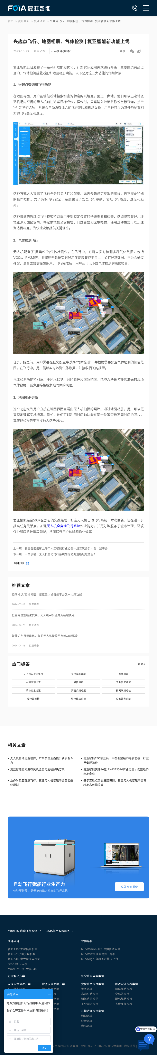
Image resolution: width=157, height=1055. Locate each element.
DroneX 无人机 (17, 964)
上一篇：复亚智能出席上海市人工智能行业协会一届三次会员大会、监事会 (60, 548)
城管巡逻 (87, 1021)
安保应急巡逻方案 (19, 984)
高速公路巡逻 (89, 994)
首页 (10, 21)
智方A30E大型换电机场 (22, 949)
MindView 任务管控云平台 (98, 954)
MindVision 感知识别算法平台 (100, 949)
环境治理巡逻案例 (92, 1011)
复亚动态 (39, 21)
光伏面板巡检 (123, 1004)
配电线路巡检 (123, 999)
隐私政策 (130, 1046)
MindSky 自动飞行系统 (22, 931)
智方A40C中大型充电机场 (24, 959)
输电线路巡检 (50, 989)
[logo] (29, 8)
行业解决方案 (16, 976)
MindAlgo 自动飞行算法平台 (99, 959)
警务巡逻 (87, 989)
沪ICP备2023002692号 (95, 1046)
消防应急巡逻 (89, 999)
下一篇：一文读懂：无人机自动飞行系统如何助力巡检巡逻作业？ (54, 554)
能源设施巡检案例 (126, 984)
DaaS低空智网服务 (58, 931)
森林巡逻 (87, 1026)
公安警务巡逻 (16, 989)
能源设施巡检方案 (53, 984)
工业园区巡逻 (89, 1004)
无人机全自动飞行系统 (63, 526)
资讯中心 (23, 21)
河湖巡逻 (87, 1016)
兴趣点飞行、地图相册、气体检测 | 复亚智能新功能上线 (85, 21)
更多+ (141, 664)
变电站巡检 (122, 994)
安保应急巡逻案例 (92, 984)
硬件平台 (13, 941)
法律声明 (116, 1046)
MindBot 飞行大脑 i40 (22, 969)
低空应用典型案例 (92, 976)
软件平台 (87, 941)
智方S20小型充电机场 (22, 954)
